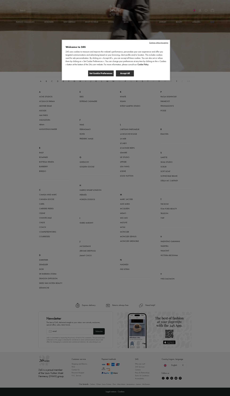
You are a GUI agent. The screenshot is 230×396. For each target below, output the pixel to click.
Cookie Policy (142, 65)
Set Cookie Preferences (100, 73)
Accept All (125, 73)
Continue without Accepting (158, 43)
